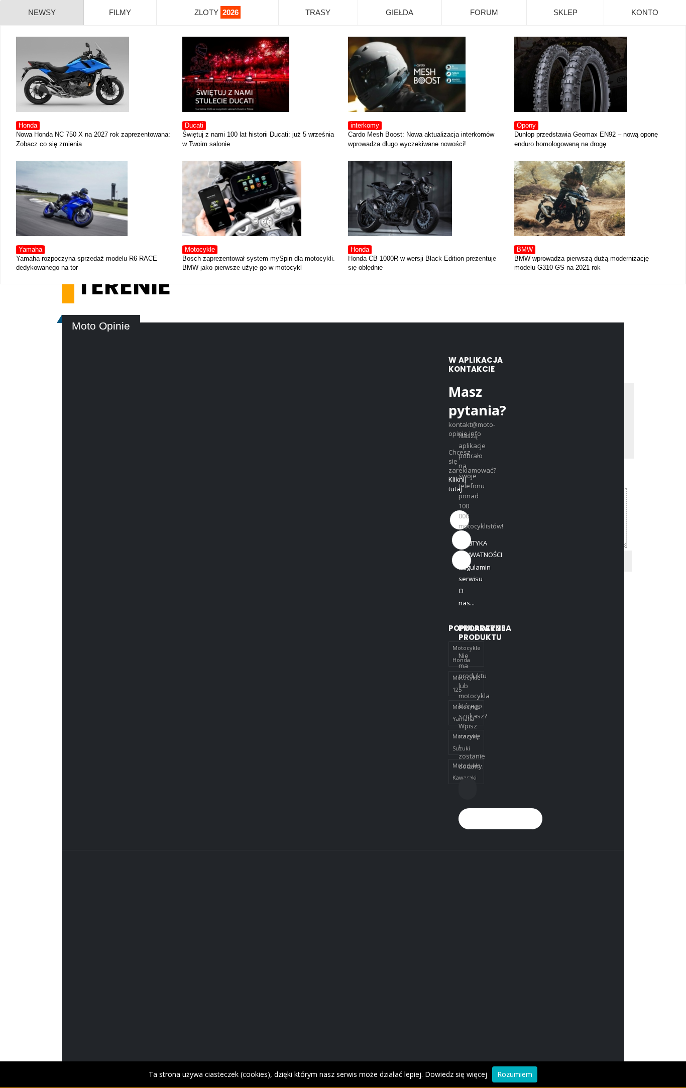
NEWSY (42, 12)
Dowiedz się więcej (456, 1074)
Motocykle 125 (466, 683)
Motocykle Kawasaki (466, 771)
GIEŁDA (399, 12)
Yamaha (30, 249)
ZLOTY (216, 12)
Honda (28, 125)
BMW (525, 249)
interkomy (365, 125)
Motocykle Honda (466, 654)
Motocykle (200, 249)
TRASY (317, 12)
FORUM (484, 12)
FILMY (120, 12)
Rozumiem (514, 1074)
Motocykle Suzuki (466, 742)
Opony (526, 125)
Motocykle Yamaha (466, 712)
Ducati (194, 125)
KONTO (644, 12)
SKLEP (565, 12)
